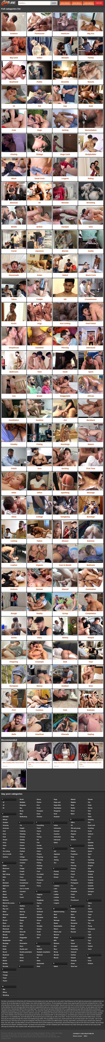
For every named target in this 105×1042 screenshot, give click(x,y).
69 (3, 808)
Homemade (40, 963)
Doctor (22, 934)
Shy (89, 802)
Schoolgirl (74, 946)
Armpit (5, 839)
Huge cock (57, 802)
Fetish (39, 851)
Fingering (40, 857)
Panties (73, 851)
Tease (89, 914)
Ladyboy (56, 886)
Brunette (5, 966)
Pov (72, 886)
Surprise (90, 880)
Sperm (90, 851)
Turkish (90, 946)
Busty (21, 811)
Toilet (89, 937)
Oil (72, 825)
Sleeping (91, 819)
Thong (90, 926)
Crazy (21, 877)
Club (21, 854)
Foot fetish (40, 874)
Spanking (91, 848)
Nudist (73, 808)
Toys (89, 940)
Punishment (75, 900)
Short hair (74, 966)
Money (56, 952)
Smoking (91, 828)
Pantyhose (74, 854)
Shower (90, 799)
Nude (72, 805)
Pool (72, 877)
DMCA (85, 1036)
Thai (89, 923)
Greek (39, 932)
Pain (72, 848)
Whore (5, 992)
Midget (56, 937)
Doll (21, 940)
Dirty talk (22, 932)
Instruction (57, 837)
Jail (55, 851)
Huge (55, 799)
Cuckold (22, 886)
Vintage (5, 975)
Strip (89, 868)
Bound (5, 952)
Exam (38, 814)
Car (21, 825)
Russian (73, 932)
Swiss (90, 894)
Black (4, 923)
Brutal (22, 799)
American (6, 828)
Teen (89, 917)
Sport (89, 854)
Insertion (56, 834)
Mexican (56, 934)
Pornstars (74, 880)
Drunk (22, 958)
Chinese (22, 837)
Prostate (73, 888)
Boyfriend (6, 955)
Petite (72, 863)
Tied (89, 932)
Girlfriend (40, 911)
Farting (39, 837)
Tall (89, 906)
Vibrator (5, 972)
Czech (22, 897)
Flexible (39, 868)
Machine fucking (59, 911)
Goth (38, 923)
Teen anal (91, 920)
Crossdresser (24, 883)
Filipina (39, 854)
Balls (4, 877)
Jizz (55, 863)
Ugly (89, 958)
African (5, 819)
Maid (55, 914)
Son (89, 839)
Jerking (56, 860)
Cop (21, 865)
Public (73, 894)
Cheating (22, 834)
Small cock (91, 825)
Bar (4, 880)
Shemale (73, 960)
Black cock (6, 926)
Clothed (22, 851)
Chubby (22, 839)
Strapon (90, 865)
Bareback (6, 883)
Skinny (90, 808)
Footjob (39, 877)
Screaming (74, 949)
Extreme (39, 816)
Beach (5, 894)
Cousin (22, 874)
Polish (73, 874)
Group (39, 934)
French (39, 883)
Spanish (90, 845)
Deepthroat (23, 917)
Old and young (75, 828)
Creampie (23, 880)
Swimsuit (91, 888)
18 (3, 802)
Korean (56, 877)
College (22, 857)
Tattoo (90, 909)
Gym (38, 937)
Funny (39, 886)
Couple (22, 871)
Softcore (90, 834)
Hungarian (57, 811)
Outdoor (73, 839)
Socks (90, 831)
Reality (73, 909)
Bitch (4, 917)
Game (39, 897)
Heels (38, 960)
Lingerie (56, 903)
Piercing (73, 865)
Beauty (5, 897)
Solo (89, 837)
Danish (22, 914)
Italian (56, 842)
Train (89, 943)
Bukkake (22, 802)
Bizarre (5, 920)
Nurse (73, 811)
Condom (22, 863)
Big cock (5, 909)
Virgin (5, 978)
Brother (5, 963)
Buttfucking (23, 816)
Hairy (38, 946)
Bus (21, 808)
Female (39, 845)
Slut (89, 822)
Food (38, 871)
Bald (4, 871)
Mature (56, 929)
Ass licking (6, 851)
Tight (89, 934)
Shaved (73, 958)
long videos (88, 3)
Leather (56, 894)
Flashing (39, 865)
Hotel (38, 966)
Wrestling (6, 995)
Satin (72, 940)
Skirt (89, 811)
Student (90, 874)
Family (39, 831)
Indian (56, 825)
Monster (56, 955)
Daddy (22, 909)
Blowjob (5, 937)
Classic (22, 845)
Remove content (77, 1036)
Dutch (21, 960)
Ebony (39, 799)
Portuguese (74, 883)
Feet (38, 842)
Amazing (5, 825)
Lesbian (56, 897)
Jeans (56, 857)
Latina (56, 891)
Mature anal (57, 932)
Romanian (74, 923)
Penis (72, 860)
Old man (73, 831)
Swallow (90, 883)
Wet (4, 989)
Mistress (56, 943)
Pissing (73, 868)
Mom (55, 949)
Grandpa (39, 926)
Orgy (72, 837)
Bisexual (5, 914)
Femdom (39, 848)
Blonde (5, 934)
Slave (89, 816)
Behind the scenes (8, 903)
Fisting (39, 863)
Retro (72, 914)
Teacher (90, 911)
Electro (39, 802)
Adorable (6, 816)
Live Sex (99, 3)
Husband (56, 816)
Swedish (90, 886)
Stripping (91, 871)
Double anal (23, 949)
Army (4, 842)
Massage (56, 920)
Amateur (5, 822)
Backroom (6, 868)
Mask (55, 917)
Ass (4, 848)
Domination (23, 943)
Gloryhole (40, 917)
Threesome (91, 929)
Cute (21, 894)
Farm (38, 834)
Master (56, 923)
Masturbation (58, 926)
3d (3, 805)
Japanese (57, 854)
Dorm (21, 946)
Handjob (39, 949)
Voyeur (5, 981)
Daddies (22, 906)
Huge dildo (57, 805)
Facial (39, 828)
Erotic (39, 808)
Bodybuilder (7, 940)
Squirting (91, 860)
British (5, 960)
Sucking (90, 877)
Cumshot (23, 891)
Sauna (73, 943)
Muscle (56, 958)
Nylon (73, 814)
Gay (38, 906)
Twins (90, 949)
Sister (90, 805)
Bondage (5, 943)
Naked (56, 966)
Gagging (39, 894)
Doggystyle (23, 937)
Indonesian (57, 828)
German (39, 909)
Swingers (91, 891)
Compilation (24, 860)
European (40, 811)
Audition (5, 857)
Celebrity (22, 831)
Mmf (55, 946)
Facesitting (40, 825)
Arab (4, 837)
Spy (89, 857)
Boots (4, 946)
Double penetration (26, 952)
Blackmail (6, 929)
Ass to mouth (7, 854)
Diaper (22, 920)
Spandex (90, 842)
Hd (38, 958)
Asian (4, 845)
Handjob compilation (43, 952)
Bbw (4, 888)
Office (73, 822)
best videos (65, 3)
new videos (77, 3)
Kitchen (56, 874)
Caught (22, 828)
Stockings (91, 863)
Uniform (90, 963)
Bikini (4, 911)
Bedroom (6, 900)
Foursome (40, 880)
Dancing (22, 911)
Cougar (22, 868)
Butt (21, 814)
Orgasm (73, 834)
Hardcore (40, 955)
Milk (55, 940)
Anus (4, 834)
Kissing (56, 871)
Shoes (73, 963)
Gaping (39, 903)
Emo (38, 805)
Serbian (73, 955)
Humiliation (57, 808)
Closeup (22, 848)
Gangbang (40, 900)
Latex (55, 888)
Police (73, 871)
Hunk (55, 814)
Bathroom (6, 886)
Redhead (73, 911)
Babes (5, 865)
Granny (39, 929)
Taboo (90, 903)
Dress (21, 955)
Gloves (39, 920)
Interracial (57, 839)
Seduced (73, 952)
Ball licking (6, 874)
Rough (73, 926)
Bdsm (4, 891)
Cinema (22, 842)
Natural (73, 799)
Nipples (73, 802)
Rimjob (73, 920)
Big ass (5, 906)
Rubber (73, 929)
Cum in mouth (24, 888)
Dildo (21, 926)
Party (72, 857)
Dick (21, 923)
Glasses (39, 914)
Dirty (21, 929)
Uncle (89, 960)
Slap (89, 814)
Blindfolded (6, 932)
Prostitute (74, 891)
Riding (73, 917)
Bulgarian (23, 805)
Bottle (4, 949)
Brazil (4, 958)
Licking (56, 900)
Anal (4, 831)
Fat (38, 839)
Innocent (56, 831)
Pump (73, 897)
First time (40, 860)
